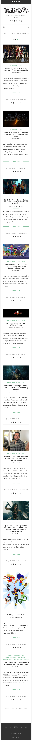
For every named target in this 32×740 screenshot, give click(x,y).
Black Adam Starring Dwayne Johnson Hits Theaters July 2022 (16, 134)
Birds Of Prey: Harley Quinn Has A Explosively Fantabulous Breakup (16, 202)
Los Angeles (21, 657)
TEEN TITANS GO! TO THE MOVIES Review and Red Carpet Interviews (16, 266)
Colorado (17, 655)
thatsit (19, 73)
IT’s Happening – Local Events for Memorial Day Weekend (16, 663)
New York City (18, 659)
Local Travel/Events (10, 657)
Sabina (19, 463)
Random (26, 659)
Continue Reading (16, 93)
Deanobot (19, 617)
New (21, 65)
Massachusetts (7, 659)
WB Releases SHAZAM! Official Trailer (16, 324)
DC (23, 655)
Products (16, 612)
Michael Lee (19, 206)
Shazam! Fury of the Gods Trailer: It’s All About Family (16, 69)
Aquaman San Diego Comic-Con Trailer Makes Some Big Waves (16, 387)
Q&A (23, 261)
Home (4, 33)
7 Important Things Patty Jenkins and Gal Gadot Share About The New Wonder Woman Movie (16, 528)
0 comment (22, 100)
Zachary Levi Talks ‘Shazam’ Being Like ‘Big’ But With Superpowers (16, 458)
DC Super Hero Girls (16, 615)
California (9, 655)
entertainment (14, 65)
